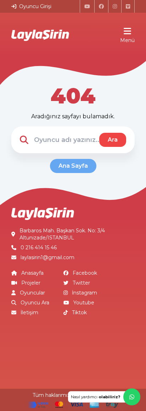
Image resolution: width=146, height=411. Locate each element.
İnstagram (84, 293)
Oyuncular (32, 293)
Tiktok (79, 312)
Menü (127, 40)
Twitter (81, 283)
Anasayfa (32, 273)
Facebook (85, 273)
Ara (113, 139)
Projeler (30, 283)
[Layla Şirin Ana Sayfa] (40, 35)
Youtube (83, 302)
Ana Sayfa (73, 165)
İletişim (29, 312)
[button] (104, 396)
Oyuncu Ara (35, 302)
